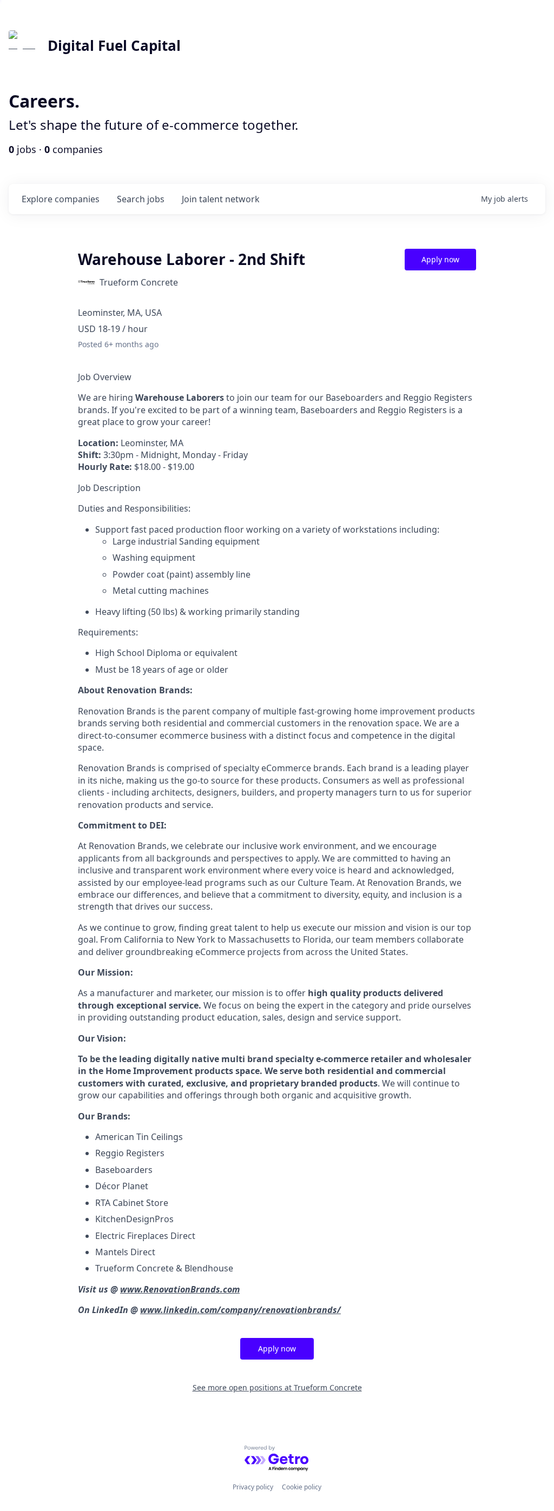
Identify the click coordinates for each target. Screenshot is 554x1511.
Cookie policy (301, 1487)
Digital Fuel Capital (114, 45)
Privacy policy (253, 1487)
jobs (140, 199)
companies (61, 199)
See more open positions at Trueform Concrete (277, 1387)
